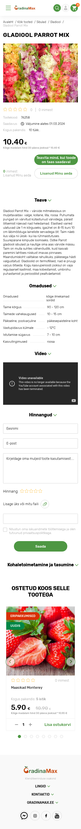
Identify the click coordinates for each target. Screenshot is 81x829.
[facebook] (46, 816)
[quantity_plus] (30, 724)
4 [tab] (37, 736)
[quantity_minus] (16, 724)
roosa (51, 342)
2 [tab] (25, 736)
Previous (10, 661)
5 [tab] (43, 736)
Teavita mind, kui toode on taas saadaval (56, 160)
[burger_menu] (8, 8)
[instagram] (35, 816)
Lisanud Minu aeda (56, 173)
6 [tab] (49, 736)
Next (70, 661)
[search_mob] (57, 8)
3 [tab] (31, 736)
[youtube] (57, 816)
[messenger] (24, 816)
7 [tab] (55, 736)
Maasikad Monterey (26, 687)
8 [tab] (61, 736)
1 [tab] (19, 736)
